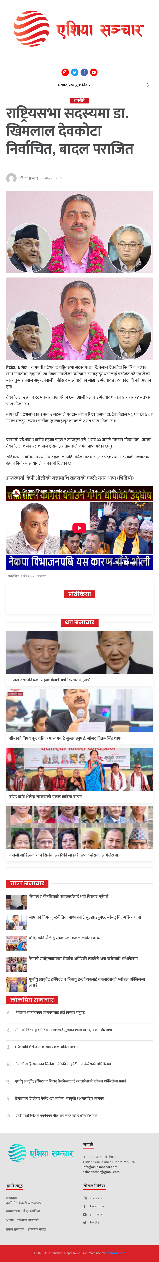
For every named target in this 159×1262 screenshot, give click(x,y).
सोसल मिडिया (94, 1186)
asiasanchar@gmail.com (101, 1172)
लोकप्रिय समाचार (32, 1000)
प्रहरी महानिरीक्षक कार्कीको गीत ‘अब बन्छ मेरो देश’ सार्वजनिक (57, 1115)
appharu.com (115, 1253)
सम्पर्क (88, 1144)
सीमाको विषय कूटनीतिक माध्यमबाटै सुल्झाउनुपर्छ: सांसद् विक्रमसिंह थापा (65, 738)
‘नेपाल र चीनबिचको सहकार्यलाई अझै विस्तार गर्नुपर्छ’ (49, 680)
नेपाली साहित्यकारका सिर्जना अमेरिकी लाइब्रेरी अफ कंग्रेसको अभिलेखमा (63, 855)
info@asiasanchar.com (100, 1167)
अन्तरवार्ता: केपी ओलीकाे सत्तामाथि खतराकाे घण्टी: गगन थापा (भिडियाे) (70, 478)
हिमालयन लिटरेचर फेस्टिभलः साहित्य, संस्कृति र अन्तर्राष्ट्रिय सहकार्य (59, 1098)
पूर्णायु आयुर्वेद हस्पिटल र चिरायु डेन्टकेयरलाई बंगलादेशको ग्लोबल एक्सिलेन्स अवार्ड (87, 982)
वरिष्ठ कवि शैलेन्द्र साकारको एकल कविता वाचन (45, 796)
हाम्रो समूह (15, 1186)
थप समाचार (79, 622)
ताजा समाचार (27, 883)
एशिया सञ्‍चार (28, 178)
